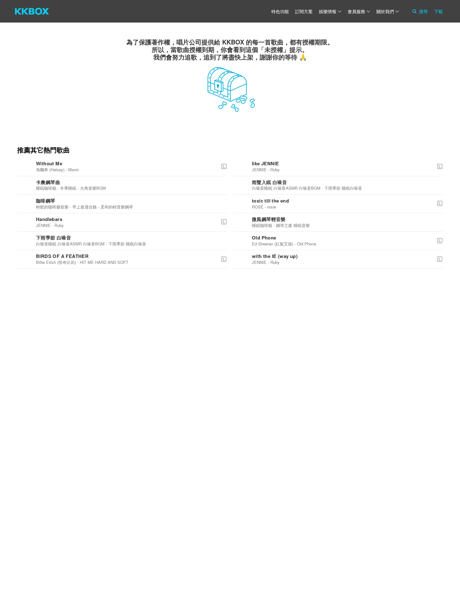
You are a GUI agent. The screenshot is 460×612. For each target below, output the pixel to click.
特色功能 (280, 11)
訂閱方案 (304, 11)
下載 (438, 11)
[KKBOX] (32, 11)
